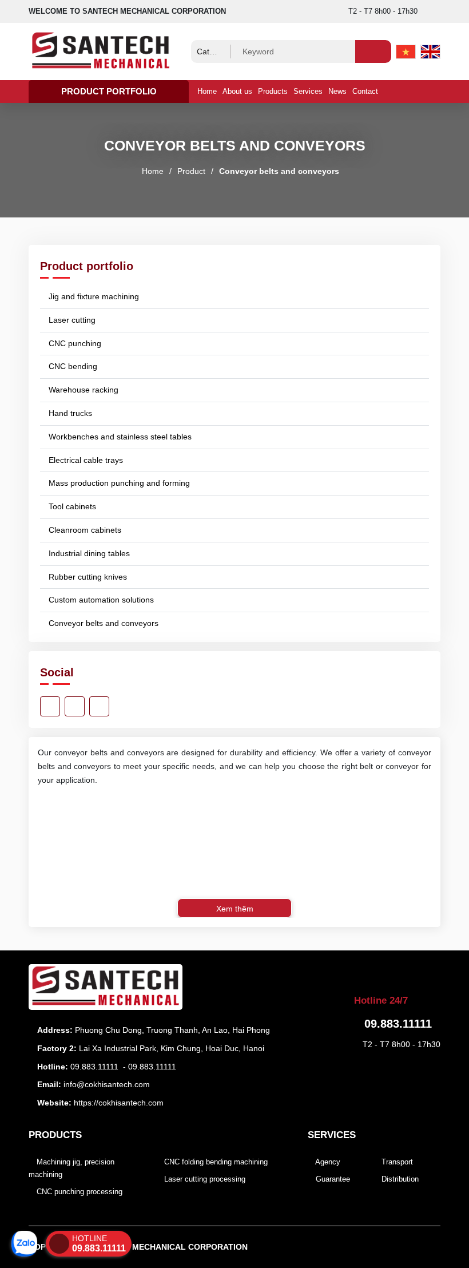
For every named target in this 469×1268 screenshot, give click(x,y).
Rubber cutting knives (86, 576)
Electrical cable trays (84, 460)
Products (273, 91)
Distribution (399, 1179)
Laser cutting (71, 319)
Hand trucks (69, 413)
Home (207, 91)
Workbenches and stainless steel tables (119, 436)
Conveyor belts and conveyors (279, 171)
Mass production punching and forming (118, 483)
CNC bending (71, 366)
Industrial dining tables (88, 553)
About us (237, 91)
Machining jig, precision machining (71, 1168)
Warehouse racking (82, 389)
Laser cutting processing (203, 1179)
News (337, 91)
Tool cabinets (71, 506)
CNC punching (73, 343)
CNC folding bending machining (215, 1162)
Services (308, 91)
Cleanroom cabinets (83, 529)
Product (191, 171)
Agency (326, 1162)
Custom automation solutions (100, 599)
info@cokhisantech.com (106, 1084)
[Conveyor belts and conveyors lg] (109, 51)
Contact (365, 91)
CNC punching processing (78, 1191)
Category (211, 51)
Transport (396, 1162)
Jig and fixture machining (92, 296)
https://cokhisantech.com (119, 1102)
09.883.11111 (94, 1066)
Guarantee (331, 1179)
